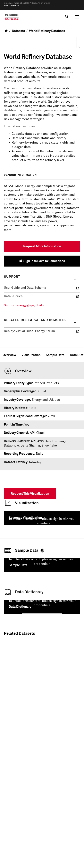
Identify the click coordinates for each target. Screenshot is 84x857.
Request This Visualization (30, 493)
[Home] (12, 18)
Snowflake (49, 445)
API (33, 441)
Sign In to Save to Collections (44, 261)
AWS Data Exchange (51, 441)
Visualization (30, 355)
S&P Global (10, 6)
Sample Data (55, 355)
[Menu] (77, 17)
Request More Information (42, 246)
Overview (9, 355)
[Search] (67, 17)
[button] (42, 279)
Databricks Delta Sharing (22, 445)
